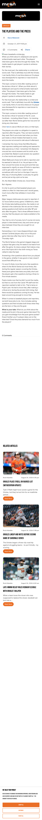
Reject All (21, 816)
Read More (8, 498)
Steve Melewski (13, 38)
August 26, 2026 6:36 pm (30, 477)
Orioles (6, 26)
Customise (21, 810)
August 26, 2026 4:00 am (30, 583)
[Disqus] (21, 363)
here (8, 127)
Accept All (21, 805)
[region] (21, 803)
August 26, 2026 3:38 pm (30, 530)
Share (27, 50)
